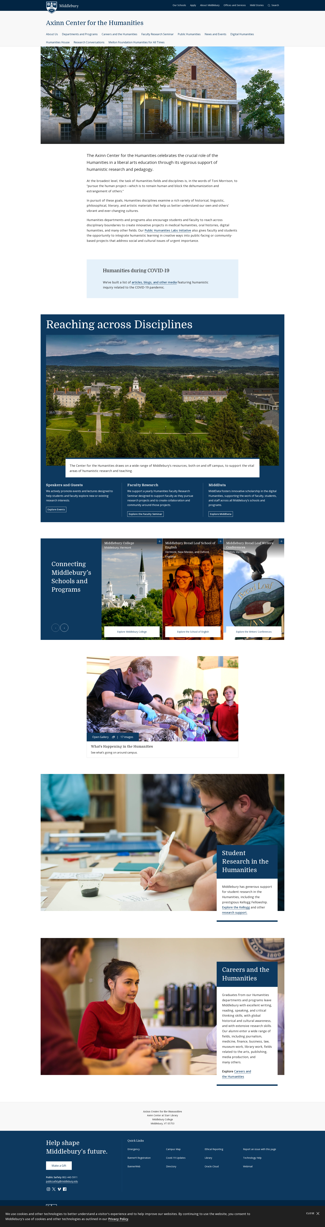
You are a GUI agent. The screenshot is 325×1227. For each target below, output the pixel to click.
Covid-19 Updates (176, 1157)
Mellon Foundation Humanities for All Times (137, 42)
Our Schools (179, 5)
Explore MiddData (220, 514)
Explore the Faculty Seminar (145, 514)
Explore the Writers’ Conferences (254, 631)
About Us (52, 34)
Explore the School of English (193, 631)
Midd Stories (257, 5)
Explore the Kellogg (236, 907)
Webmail (248, 1166)
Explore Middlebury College (132, 631)
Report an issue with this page (259, 1149)
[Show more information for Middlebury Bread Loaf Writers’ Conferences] (281, 541)
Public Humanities (189, 34)
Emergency (133, 1149)
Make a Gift (59, 1165)
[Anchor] (263, 869)
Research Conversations (89, 42)
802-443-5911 (70, 1177)
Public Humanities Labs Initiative (168, 230)
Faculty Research (142, 485)
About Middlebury (210, 5)
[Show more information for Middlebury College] (159, 541)
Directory (171, 1166)
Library (208, 1157)
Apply (193, 5)
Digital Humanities (242, 34)
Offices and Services (235, 5)
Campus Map (173, 1149)
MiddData (217, 485)
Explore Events (56, 509)
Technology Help (252, 1157)
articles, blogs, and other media (154, 282)
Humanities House (58, 42)
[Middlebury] (62, 6)
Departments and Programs (80, 34)
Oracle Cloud (212, 1166)
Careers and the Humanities (119, 34)
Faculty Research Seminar (157, 34)
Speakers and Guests (64, 485)
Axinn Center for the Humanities (95, 23)
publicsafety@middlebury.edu (62, 1181)
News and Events (215, 34)
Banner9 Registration (139, 1157)
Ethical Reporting (214, 1149)
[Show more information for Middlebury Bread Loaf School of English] (220, 541)
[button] (273, 5)
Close (311, 1213)
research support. (234, 912)
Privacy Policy (118, 1219)
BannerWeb (133, 1166)
